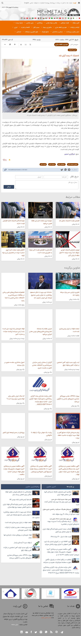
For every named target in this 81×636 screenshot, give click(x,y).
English (26, 3)
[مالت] (49, 18)
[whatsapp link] (65, 170)
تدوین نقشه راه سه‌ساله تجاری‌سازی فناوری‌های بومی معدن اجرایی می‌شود (40, 331)
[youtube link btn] (27, 632)
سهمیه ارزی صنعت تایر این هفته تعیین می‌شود (41, 222)
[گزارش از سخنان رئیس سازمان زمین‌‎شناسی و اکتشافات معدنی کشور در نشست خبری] (40, 351)
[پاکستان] (68, 18)
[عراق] (54, 18)
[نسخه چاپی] (21, 44)
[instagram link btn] (41, 632)
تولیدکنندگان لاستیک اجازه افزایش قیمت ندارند (13, 222)
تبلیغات (36, 3)
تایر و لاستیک (72, 50)
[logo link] (58, 13)
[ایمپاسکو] (11, 593)
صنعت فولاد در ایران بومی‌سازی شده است (69, 330)
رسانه (58, 3)
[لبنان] (63, 18)
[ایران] (65, 18)
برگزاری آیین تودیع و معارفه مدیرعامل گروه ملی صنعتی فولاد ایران (57, 493)
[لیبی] (52, 18)
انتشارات (42, 3)
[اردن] (41, 18)
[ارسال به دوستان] (26, 44)
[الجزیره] (74, 18)
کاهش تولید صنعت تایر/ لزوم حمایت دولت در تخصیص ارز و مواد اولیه (13, 253)
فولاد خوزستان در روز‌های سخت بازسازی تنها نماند (18, 536)
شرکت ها (69, 3)
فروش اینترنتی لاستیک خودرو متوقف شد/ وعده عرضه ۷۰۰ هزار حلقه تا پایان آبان (69, 253)
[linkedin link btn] (21, 632)
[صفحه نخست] (79, 3)
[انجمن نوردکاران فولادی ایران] (70, 593)
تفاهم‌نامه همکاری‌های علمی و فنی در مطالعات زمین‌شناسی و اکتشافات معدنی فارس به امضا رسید (13, 296)
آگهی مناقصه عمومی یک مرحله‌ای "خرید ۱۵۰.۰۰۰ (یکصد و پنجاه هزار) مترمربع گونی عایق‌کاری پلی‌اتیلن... (41, 469)
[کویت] (57, 18)
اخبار (63, 3)
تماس (31, 3)
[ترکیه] (27, 18)
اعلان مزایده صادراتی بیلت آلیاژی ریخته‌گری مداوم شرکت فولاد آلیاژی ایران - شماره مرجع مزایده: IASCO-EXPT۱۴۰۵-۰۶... (40, 400)
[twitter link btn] (36, 632)
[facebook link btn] (31, 632)
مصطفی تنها (61, 164)
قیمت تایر (43, 164)
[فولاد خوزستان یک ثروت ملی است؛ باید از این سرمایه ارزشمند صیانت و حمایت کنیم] (13, 317)
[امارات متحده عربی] (21, 18)
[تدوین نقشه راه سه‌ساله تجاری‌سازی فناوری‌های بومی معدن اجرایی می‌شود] (40, 317)
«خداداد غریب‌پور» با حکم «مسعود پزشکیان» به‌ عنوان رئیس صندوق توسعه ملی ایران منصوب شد (41, 295)
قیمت (74, 3)
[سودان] (46, 18)
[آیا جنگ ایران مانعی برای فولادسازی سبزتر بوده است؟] (13, 385)
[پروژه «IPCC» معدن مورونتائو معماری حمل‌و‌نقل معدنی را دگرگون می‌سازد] (68, 385)
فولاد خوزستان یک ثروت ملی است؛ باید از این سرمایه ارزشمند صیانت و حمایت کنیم (13, 331)
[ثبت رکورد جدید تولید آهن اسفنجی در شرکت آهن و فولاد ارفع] (68, 351)
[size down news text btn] (5, 44)
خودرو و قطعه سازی (61, 44)
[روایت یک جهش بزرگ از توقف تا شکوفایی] (40, 421)
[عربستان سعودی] (32, 18)
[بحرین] (79, 18)
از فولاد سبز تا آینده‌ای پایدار (23, 542)
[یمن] (24, 18)
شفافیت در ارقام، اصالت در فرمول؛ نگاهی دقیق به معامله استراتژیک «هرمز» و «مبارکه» (57, 561)
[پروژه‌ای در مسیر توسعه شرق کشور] (13, 421)
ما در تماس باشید (46, 618)
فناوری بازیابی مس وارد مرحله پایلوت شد (69, 293)
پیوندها (47, 3)
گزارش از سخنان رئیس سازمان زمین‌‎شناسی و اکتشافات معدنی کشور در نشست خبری (42, 365)
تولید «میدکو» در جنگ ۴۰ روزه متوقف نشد (65, 514)
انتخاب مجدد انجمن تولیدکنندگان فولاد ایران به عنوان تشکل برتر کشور (57, 530)
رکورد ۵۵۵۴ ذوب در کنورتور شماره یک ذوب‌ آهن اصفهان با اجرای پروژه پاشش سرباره (57, 543)
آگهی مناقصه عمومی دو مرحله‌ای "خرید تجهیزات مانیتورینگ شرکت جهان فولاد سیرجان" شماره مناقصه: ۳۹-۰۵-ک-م (63, 552)
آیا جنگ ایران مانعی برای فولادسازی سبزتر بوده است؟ (15, 397)
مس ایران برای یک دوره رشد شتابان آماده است (62, 503)
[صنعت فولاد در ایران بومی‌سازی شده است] (68, 317)
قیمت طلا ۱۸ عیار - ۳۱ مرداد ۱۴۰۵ (61, 536)
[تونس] (35, 18)
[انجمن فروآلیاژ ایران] (50, 593)
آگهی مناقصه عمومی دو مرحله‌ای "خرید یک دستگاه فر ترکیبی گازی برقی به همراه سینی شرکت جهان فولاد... (69, 470)
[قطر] (38, 18)
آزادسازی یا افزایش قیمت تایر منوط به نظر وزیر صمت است (40, 251)
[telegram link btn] (62, 632)
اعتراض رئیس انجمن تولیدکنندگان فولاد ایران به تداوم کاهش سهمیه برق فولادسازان (17, 506)
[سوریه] (30, 18)
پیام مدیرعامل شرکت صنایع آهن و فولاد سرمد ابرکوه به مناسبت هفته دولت (68, 435)
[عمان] (43, 18)
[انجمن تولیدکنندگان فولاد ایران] (30, 593)
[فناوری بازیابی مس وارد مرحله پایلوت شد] (68, 281)
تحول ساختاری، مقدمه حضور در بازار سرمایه (14, 364)
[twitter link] (62, 170)
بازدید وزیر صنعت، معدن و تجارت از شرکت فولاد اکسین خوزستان (18, 528)
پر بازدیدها (70, 486)
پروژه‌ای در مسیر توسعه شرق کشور (13, 432)
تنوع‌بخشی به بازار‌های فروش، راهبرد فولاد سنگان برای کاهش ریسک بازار (18, 493)
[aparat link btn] (56, 632)
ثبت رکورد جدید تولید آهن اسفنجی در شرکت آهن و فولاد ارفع (68, 364)
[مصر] (71, 18)
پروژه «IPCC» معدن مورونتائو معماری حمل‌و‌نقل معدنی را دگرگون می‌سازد (68, 399)
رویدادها (52, 3)
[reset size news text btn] (10, 44)
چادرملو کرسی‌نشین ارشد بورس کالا (20, 499)
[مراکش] (60, 18)
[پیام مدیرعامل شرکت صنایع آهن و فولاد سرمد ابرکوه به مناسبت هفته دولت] (68, 421)
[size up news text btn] (15, 44)
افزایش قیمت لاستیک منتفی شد (69, 220)
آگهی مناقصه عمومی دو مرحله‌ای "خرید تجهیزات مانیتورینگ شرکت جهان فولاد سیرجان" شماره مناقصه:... (13, 470)
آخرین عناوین (51, 486)
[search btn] (2, 3)
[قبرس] (76, 18)
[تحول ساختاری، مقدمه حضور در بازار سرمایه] (13, 351)
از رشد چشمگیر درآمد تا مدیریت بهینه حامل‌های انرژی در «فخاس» (63, 523)
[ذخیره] (30, 44)
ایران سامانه (14, 624)
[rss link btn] (51, 632)
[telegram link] (69, 170)
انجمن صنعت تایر (72, 164)
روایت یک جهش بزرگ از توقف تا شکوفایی (41, 434)
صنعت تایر (52, 164)
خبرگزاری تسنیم (70, 154)
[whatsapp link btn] (46, 632)
